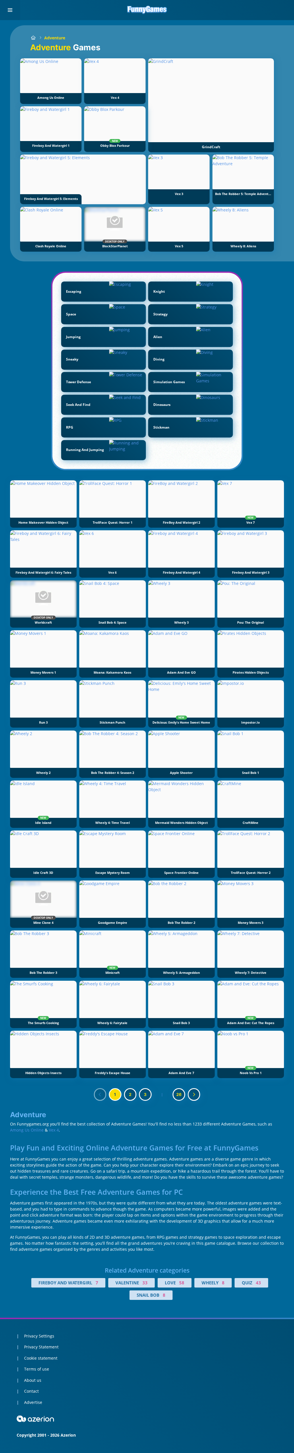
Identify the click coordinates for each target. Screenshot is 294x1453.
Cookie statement (40, 1358)
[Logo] (147, 10)
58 (181, 1283)
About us (32, 1380)
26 (178, 1094)
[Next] (194, 1094)
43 (258, 1283)
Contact (31, 1391)
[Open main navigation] (10, 10)
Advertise (33, 1402)
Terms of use (36, 1369)
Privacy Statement (41, 1347)
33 (145, 1283)
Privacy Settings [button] (39, 1336)
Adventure (54, 38)
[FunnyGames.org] (33, 38)
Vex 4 (54, 1130)
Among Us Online (27, 1130)
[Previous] (100, 1094)
